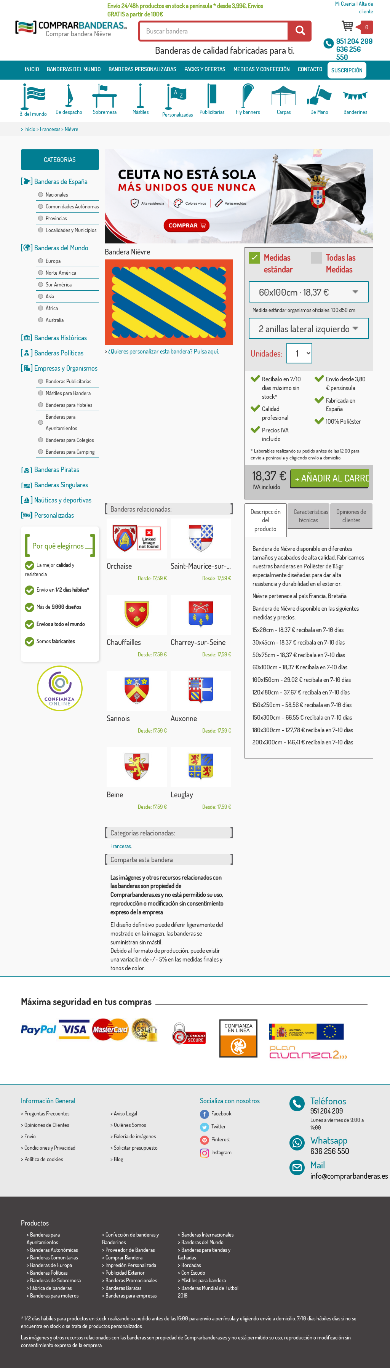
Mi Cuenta (345, 3)
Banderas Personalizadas (142, 69)
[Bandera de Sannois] (137, 691)
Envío (30, 1136)
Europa (53, 261)
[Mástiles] (140, 95)
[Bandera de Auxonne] (201, 691)
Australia (55, 320)
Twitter (217, 1126)
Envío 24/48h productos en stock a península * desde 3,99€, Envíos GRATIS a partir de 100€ (185, 10)
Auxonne (184, 718)
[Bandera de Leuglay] (201, 767)
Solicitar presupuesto (136, 1147)
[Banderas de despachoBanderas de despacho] (69, 95)
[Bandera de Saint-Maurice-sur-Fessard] (201, 538)
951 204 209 (354, 41)
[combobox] (309, 291)
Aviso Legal (125, 1113)
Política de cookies (43, 1159)
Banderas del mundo (74, 69)
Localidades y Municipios (71, 230)
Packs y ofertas (204, 69)
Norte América (61, 272)
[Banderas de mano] (319, 95)
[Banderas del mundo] (33, 96)
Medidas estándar (278, 263)
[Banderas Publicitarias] (212, 95)
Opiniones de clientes (351, 516)
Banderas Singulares (61, 484)
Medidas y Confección (261, 69)
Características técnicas (311, 516)
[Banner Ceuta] (239, 196)
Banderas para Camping (70, 451)
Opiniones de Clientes (46, 1125)
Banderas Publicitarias (68, 381)
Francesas (50, 129)
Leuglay (182, 794)
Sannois (118, 718)
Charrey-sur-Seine (198, 642)
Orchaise (119, 566)
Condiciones (37, 1147)
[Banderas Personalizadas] (176, 96)
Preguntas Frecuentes (46, 1113)
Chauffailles (124, 642)
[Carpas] (284, 95)
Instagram (220, 1152)
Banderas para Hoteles (69, 405)
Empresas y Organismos (66, 368)
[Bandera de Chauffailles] (137, 615)
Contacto (310, 69)
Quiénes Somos (130, 1125)
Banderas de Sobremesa (55, 1280)
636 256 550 (348, 53)
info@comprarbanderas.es (349, 1176)
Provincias (56, 218)
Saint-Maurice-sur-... (201, 566)
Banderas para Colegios (70, 440)
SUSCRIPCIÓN (347, 70)
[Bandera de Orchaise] (137, 538)
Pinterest (219, 1139)
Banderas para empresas (131, 1295)
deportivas (77, 500)
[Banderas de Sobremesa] (105, 95)
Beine (115, 794)
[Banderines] (355, 95)
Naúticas (45, 500)
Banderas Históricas (60, 337)
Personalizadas (54, 515)
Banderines (114, 1242)
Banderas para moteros (54, 1295)
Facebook (220, 1113)
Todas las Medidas (341, 263)
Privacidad (64, 1147)
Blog (118, 1159)
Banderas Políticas (58, 353)
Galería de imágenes (135, 1136)
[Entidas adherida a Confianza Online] (238, 1038)
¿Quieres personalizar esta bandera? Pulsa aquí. (163, 351)
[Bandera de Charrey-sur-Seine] (201, 615)
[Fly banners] (248, 95)
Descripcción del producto (266, 520)
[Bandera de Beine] (137, 767)
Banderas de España (61, 181)
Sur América (59, 284)
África (52, 308)
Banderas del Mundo (61, 247)
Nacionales (57, 194)
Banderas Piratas (56, 469)
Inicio (32, 69)
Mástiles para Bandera (68, 393)
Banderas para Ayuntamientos (61, 422)
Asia (50, 296)
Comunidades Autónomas (72, 206)
